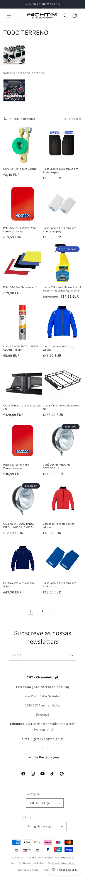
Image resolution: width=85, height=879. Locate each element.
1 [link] (31, 611)
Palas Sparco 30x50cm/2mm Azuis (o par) (59, 584)
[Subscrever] (71, 655)
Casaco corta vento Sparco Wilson (58, 348)
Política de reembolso (31, 863)
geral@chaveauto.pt (48, 739)
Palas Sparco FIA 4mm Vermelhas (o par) (16, 466)
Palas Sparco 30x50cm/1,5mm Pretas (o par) (60, 170)
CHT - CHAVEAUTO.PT (32, 857)
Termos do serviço (28, 869)
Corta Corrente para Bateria (19, 168)
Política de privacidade (61, 863)
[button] (9, 15)
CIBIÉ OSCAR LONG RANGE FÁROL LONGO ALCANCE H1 (19, 525)
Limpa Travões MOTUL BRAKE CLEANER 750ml (20, 348)
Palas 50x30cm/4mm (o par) (19, 287)
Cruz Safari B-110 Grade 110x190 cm (22, 407)
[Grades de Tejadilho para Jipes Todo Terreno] (14, 64)
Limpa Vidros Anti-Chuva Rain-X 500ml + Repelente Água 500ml (62, 288)
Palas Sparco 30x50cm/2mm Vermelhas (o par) (19, 229)
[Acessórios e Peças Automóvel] (14, 101)
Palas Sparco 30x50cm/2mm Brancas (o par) (59, 229)
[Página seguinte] (54, 611)
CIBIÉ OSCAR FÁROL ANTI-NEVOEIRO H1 (58, 466)
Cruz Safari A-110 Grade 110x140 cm (61, 407)
